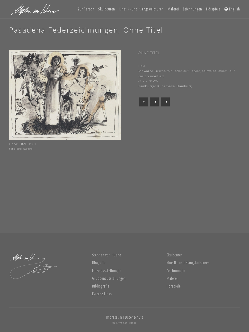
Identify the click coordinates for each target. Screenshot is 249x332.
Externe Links (102, 294)
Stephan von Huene (106, 255)
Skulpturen (175, 255)
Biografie (99, 262)
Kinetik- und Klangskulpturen (188, 262)
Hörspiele (174, 286)
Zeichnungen (176, 270)
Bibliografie (100, 286)
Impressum (114, 317)
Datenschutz (134, 317)
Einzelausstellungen (106, 270)
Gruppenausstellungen (109, 278)
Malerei (172, 278)
